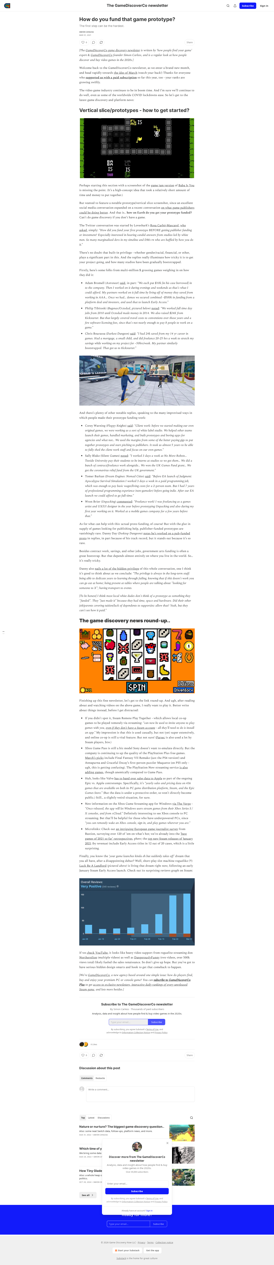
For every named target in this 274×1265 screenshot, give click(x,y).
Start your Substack (129, 1250)
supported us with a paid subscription (111, 77)
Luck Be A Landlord (93, 866)
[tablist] (93, 1078)
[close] (167, 1143)
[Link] (74, 110)
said (122, 283)
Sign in (264, 5)
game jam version (162, 185)
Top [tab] (83, 1117)
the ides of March (125, 73)
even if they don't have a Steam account (130, 728)
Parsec (160, 737)
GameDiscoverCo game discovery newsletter (113, 50)
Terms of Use (152, 1198)
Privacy (141, 1242)
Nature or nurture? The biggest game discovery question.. (121, 1126)
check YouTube (97, 953)
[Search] (228, 6)
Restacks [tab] (100, 1078)
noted (155, 308)
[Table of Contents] (3, 632)
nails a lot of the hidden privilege (117, 568)
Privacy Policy (161, 1201)
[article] (137, 1133)
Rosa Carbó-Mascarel (164, 225)
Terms (150, 1242)
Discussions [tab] (104, 1117)
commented (124, 501)
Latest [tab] (91, 1117)
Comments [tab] (86, 1078)
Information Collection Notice (136, 1201)
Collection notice (164, 1242)
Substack (121, 1258)
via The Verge (181, 804)
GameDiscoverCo (101, 55)
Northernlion (88, 957)
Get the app (152, 1250)
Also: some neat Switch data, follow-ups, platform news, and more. (115, 1131)
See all (86, 1195)
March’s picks (94, 758)
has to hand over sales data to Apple (138, 778)
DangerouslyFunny (147, 957)
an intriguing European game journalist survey (147, 829)
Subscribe (248, 5)
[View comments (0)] (93, 42)
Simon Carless (86, 32)
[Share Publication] (235, 6)
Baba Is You (186, 185)
